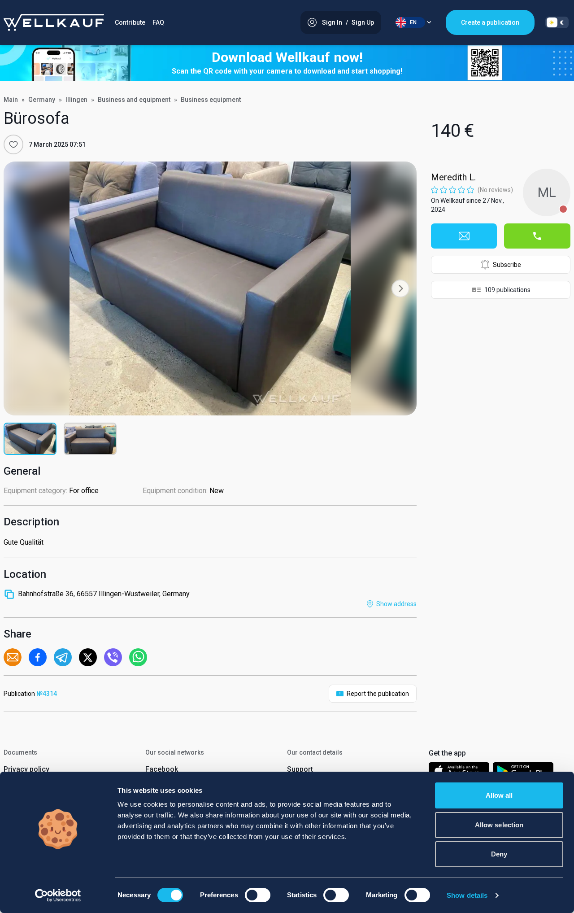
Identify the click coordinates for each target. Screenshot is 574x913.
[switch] (257, 895)
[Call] (537, 236)
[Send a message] (464, 236)
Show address (396, 603)
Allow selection (499, 825)
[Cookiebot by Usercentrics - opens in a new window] (58, 895)
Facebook (161, 769)
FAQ (158, 22)
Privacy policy (26, 769)
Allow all (499, 795)
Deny (499, 854)
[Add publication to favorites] (13, 144)
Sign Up (363, 22)
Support (300, 769)
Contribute (130, 22)
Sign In (332, 22)
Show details (467, 895)
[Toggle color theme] (557, 22)
